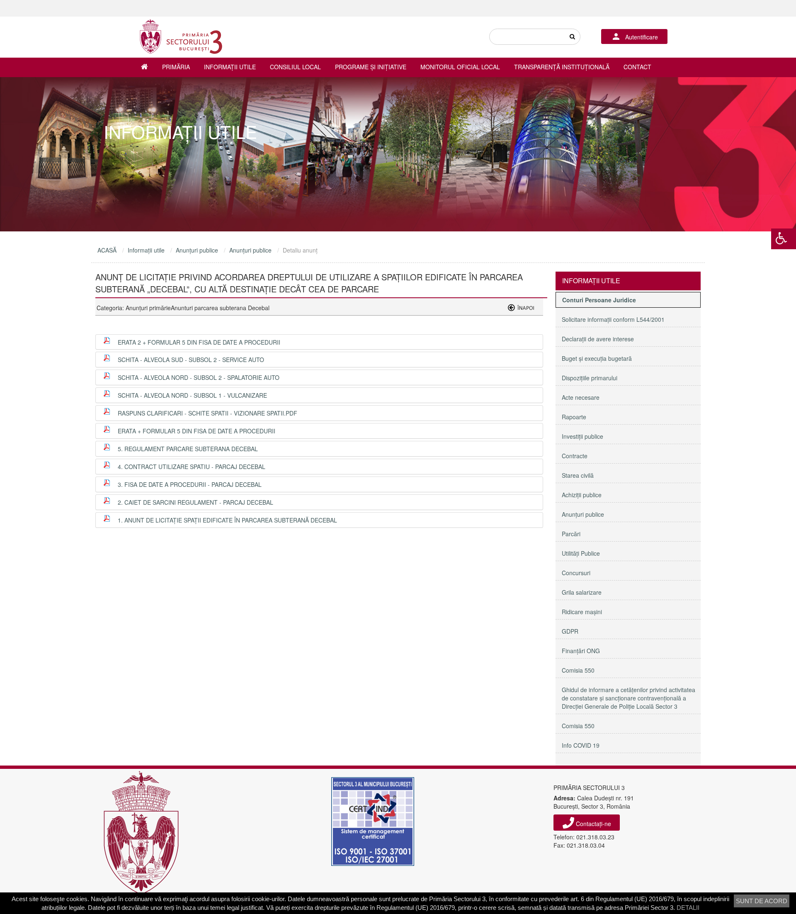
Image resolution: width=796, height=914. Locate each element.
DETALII (688, 907)
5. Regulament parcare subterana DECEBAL (188, 449)
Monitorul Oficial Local (460, 67)
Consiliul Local (295, 67)
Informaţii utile (230, 67)
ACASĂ (106, 250)
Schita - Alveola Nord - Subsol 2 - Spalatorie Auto (198, 377)
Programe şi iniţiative (370, 67)
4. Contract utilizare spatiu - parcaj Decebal (191, 466)
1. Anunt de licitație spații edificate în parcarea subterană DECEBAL (227, 520)
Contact (637, 67)
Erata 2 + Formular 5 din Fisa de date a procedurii (199, 342)
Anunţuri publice (197, 250)
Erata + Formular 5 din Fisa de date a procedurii (196, 431)
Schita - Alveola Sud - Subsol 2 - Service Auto (191, 359)
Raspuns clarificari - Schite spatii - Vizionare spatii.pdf (207, 413)
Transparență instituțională (561, 67)
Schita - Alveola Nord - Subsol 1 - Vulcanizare (192, 395)
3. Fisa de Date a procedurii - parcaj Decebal (190, 484)
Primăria (176, 67)
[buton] (572, 37)
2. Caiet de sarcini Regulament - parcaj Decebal (195, 502)
